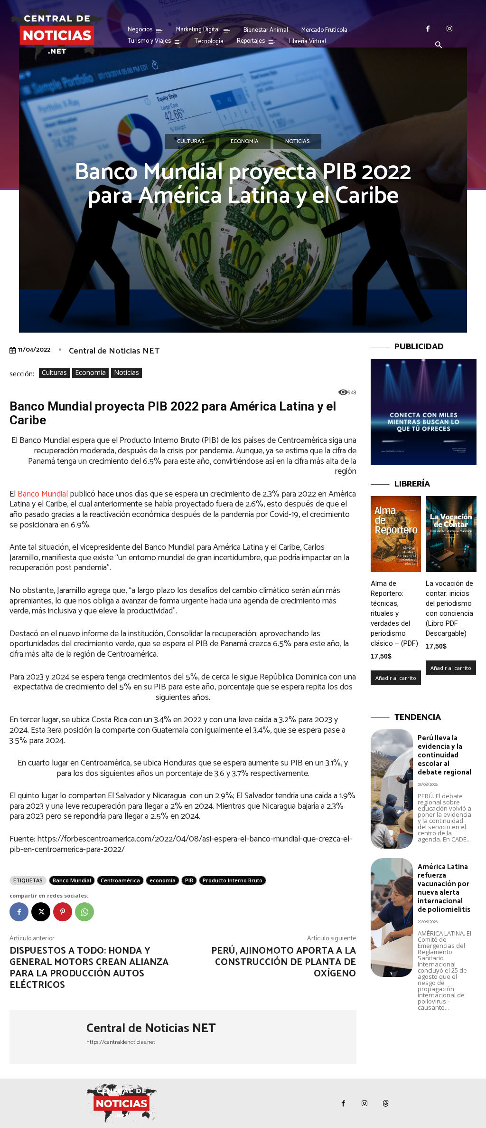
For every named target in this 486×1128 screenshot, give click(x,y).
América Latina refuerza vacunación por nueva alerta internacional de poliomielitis (444, 888)
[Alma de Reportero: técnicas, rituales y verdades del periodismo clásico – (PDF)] (396, 534)
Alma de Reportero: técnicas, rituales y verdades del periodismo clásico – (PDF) (394, 613)
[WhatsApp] (84, 911)
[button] (438, 45)
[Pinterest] (62, 911)
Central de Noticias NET (114, 351)
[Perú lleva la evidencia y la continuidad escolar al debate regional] (392, 788)
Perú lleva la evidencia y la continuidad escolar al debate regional (444, 755)
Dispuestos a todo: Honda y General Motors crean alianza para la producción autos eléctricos (88, 968)
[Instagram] (449, 28)
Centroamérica (120, 880)
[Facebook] (428, 28)
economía (163, 880)
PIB (189, 880)
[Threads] (386, 1103)
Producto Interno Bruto (232, 880)
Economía (245, 141)
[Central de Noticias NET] (47, 1037)
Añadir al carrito (395, 677)
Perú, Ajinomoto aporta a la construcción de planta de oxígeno (283, 962)
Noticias (297, 141)
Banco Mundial (43, 494)
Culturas (190, 141)
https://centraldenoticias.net (120, 1042)
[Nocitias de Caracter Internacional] (56, 35)
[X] (40, 911)
